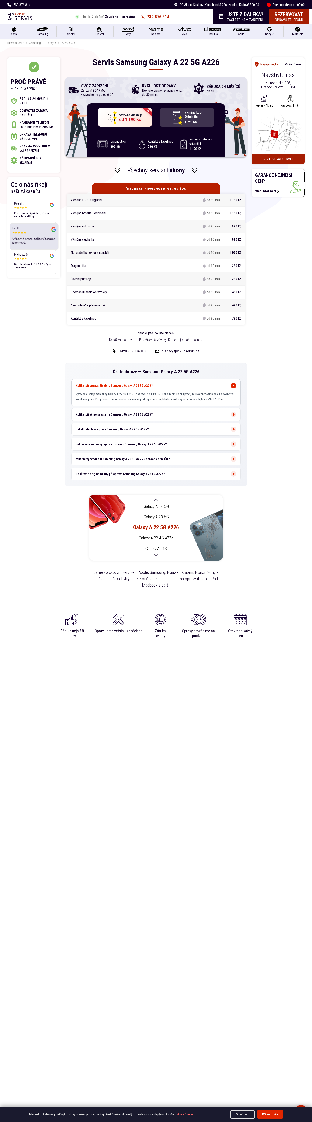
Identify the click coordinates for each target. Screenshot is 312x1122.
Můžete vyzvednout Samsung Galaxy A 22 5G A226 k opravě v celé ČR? (123, 459)
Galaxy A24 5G (156, 506)
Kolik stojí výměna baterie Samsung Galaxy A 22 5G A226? (114, 414)
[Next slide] (156, 555)
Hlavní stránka (15, 43)
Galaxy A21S (156, 548)
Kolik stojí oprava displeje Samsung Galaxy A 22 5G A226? (114, 386)
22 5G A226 (68, 43)
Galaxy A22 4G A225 (156, 538)
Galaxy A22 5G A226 (156, 527)
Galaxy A (51, 43)
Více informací (185, 1114)
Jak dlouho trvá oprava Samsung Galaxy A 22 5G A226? (112, 429)
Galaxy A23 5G (156, 517)
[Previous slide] (156, 500)
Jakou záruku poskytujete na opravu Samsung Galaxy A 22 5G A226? (121, 444)
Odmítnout (242, 1114)
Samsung (35, 43)
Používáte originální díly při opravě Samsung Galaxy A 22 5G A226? (120, 474)
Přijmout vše (270, 1114)
